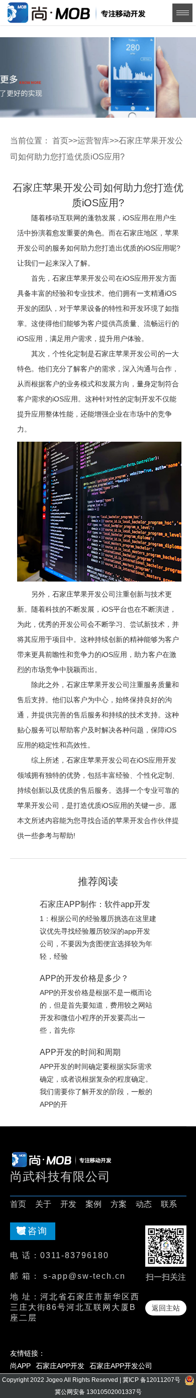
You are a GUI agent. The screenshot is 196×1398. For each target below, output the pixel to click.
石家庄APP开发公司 (120, 1366)
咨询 (38, 1231)
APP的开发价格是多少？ (84, 978)
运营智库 (93, 140)
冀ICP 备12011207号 (151, 1379)
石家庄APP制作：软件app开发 (95, 904)
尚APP (20, 1366)
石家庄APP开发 (60, 1366)
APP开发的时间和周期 (80, 1052)
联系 (169, 1204)
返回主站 (166, 1308)
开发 (68, 1204)
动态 (144, 1204)
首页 (60, 140)
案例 (93, 1204)
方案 (119, 1204)
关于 (43, 1204)
